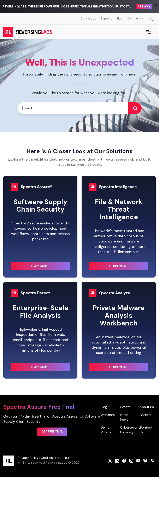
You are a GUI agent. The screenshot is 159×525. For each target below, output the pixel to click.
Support (106, 18)
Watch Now (143, 6)
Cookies (47, 458)
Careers (146, 415)
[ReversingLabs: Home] (27, 31)
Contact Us (88, 18)
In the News (124, 417)
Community (135, 18)
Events (125, 407)
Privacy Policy (28, 458)
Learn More (48, 267)
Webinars (108, 415)
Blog (119, 18)
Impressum (63, 458)
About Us (147, 407)
